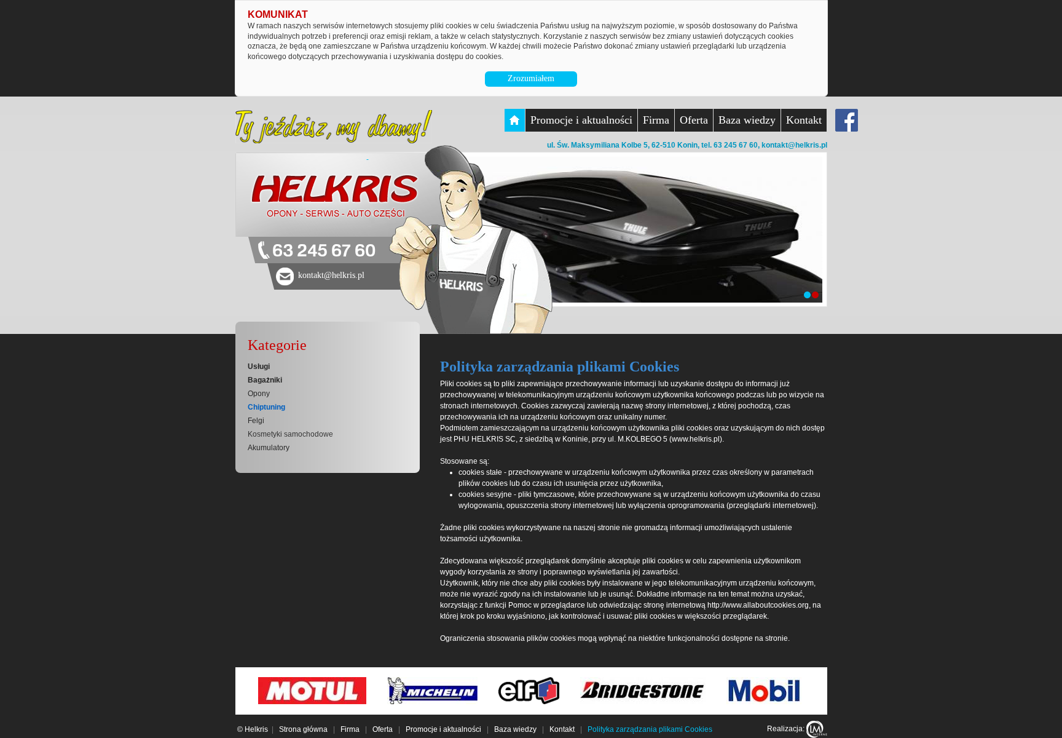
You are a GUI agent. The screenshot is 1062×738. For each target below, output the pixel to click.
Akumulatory (268, 447)
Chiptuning (266, 407)
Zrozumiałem (531, 78)
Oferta (694, 120)
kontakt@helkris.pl (794, 145)
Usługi (259, 366)
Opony (259, 393)
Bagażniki (265, 380)
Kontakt (804, 120)
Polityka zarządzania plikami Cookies (650, 729)
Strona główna (303, 729)
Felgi (256, 420)
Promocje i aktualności (581, 120)
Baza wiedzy (747, 120)
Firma (656, 120)
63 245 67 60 (324, 251)
